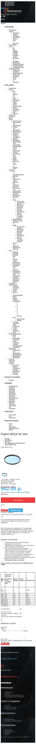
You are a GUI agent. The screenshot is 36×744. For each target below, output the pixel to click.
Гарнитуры (12, 401)
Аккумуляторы (17, 106)
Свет (14, 112)
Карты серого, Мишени (15, 298)
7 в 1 (17, 313)
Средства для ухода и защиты (16, 164)
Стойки (15, 328)
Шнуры (15, 107)
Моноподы (16, 365)
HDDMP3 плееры (15, 52)
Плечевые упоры (16, 340)
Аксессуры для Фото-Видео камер (12, 117)
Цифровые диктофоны (16, 36)
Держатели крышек (16, 133)
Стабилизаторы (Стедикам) (17, 346)
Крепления (16, 100)
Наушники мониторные (12, 392)
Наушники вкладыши (12, 389)
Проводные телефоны (16, 75)
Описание (5, 514)
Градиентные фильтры (17, 193)
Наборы (19, 320)
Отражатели (16, 301)
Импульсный (20, 319)
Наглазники (16, 140)
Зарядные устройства (16, 136)
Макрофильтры (17, 219)
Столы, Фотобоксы (16, 330)
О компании (8, 692)
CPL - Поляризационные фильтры (18, 174)
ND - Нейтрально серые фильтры (16, 180)
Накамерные (16, 356)
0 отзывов (5, 479)
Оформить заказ (16, 510)
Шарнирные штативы (16, 371)
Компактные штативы (16, 368)
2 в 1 (17, 304)
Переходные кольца (20, 212)
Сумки (15, 168)
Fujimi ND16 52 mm (10, 444)
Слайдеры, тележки (16, 343)
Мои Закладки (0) (9, 3)
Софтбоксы (16, 326)
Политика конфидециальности (14, 695)
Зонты (14, 290)
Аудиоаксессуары (18, 67)
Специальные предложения (13, 720)
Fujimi (12, 481)
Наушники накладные (12, 395)
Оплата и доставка (10, 707)
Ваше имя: (4, 627)
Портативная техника (12, 30)
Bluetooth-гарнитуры (12, 403)
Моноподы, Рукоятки (16, 109)
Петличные (16, 357)
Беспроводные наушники (13, 386)
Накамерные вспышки (16, 276)
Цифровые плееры (16, 33)
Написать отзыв (15, 479)
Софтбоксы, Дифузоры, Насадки (16, 280)
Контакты (7, 693)
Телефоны (14, 68)
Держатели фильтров (20, 206)
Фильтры (15, 113)
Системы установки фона (16, 323)
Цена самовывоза (18, 500)
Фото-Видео (8, 440)
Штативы (15, 374)
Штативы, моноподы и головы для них (12, 361)
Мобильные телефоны (16, 70)
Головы (15, 366)
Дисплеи (11, 380)
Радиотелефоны (18, 73)
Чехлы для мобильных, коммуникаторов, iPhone (14, 426)
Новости (7, 734)
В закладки (3, 512)
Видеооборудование (15, 333)
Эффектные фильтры (16, 248)
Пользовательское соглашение (14, 696)
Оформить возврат (10, 708)
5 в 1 (17, 308)
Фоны (14, 332)
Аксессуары (20, 201)
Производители (9, 719)
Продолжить (5, 643)
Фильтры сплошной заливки (20, 216)
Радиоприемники (18, 65)
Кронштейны (16, 338)
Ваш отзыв (4, 639)
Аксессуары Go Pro (12, 88)
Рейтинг (3, 629)
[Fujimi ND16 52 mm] (12, 470)
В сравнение (10, 512)
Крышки (15, 139)
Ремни (15, 159)
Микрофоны (16, 62)
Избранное (8, 732)
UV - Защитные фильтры (16, 185)
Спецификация (17, 514)
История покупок (10, 731)
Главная (7, 438)
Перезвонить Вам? (6, 683)
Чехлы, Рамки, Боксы (15, 103)
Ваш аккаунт (8, 730)
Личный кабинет (9, 2)
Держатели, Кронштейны (16, 263)
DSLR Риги (14, 335)
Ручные (19, 316)
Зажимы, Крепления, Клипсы (16, 287)
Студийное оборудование (13, 283)
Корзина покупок (9, 5)
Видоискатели (17, 131)
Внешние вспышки (15, 252)
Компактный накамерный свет (16, 272)
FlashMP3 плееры (16, 55)
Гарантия (7, 705)
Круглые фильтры (19, 209)
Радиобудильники (18, 64)
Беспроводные (17, 354)
